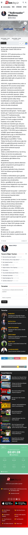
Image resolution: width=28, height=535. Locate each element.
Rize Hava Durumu (21, 510)
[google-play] (20, 504)
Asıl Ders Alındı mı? (8, 280)
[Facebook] (9, 499)
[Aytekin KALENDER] (4, 350)
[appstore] (7, 504)
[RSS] (19, 499)
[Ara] (23, 3)
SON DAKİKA (6, 7)
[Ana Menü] (1, 2)
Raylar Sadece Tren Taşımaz (10, 267)
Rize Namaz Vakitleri (6, 515)
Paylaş (4, 43)
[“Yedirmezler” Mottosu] (14, 29)
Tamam (18, 533)
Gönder (4, 301)
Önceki (4, 241)
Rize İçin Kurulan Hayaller (9, 257)
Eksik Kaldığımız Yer (8, 278)
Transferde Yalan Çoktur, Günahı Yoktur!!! (16, 330)
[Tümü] (26, 310)
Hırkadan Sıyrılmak (8, 275)
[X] (11, 499)
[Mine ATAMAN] (4, 336)
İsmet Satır (11, 341)
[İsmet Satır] (4, 343)
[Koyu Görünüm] (26, 3)
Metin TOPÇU (12, 18)
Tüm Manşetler (19, 519)
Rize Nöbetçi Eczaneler (6, 511)
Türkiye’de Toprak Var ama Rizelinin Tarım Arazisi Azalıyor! (17, 337)
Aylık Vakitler (5, 471)
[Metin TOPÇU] (3, 13)
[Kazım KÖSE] (4, 315)
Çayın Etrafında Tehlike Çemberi (16, 351)
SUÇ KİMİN (6, 265)
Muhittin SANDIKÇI (13, 327)
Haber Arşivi (19, 523)
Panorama (5, 270)
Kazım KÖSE (11, 313)
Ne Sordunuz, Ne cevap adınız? (11, 259)
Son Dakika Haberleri (8, 523)
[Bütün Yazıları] (26, 254)
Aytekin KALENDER (13, 349)
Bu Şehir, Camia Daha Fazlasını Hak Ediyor (17, 344)
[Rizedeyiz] (12, 2)
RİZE (13, 7)
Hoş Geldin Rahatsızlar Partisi (10, 272)
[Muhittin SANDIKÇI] (4, 329)
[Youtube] (16, 499)
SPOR (24, 7)
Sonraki (23, 241)
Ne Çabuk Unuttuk (8, 262)
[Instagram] (14, 499)
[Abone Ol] (26, 43)
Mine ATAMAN (12, 334)
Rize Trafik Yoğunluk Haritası (20, 515)
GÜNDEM (18, 7)
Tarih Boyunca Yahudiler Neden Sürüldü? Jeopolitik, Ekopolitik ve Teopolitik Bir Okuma (17, 316)
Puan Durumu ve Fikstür (6, 520)
